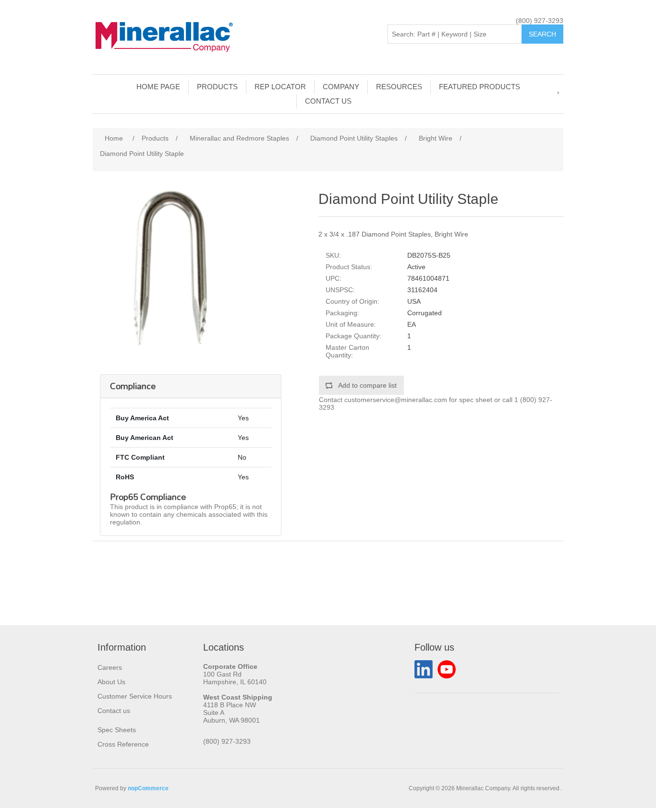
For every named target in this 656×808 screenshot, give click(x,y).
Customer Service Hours (134, 696)
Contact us (328, 101)
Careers (109, 667)
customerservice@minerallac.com (395, 400)
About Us (111, 682)
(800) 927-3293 (539, 20)
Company (341, 87)
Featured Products (479, 87)
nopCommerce (148, 788)
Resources (399, 87)
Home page (158, 87)
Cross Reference (123, 744)
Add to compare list (367, 385)
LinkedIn (423, 669)
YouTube (446, 669)
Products (217, 87)
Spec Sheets (116, 730)
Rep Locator (280, 87)
